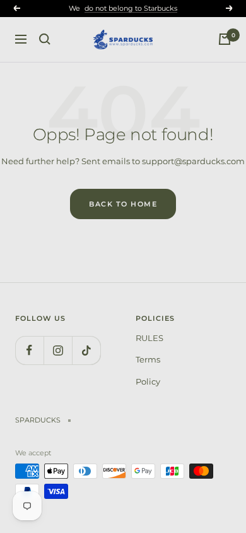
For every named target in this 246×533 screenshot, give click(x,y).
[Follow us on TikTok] (86, 350)
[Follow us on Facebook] (29, 350)
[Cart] (224, 39)
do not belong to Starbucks (131, 8)
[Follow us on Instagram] (58, 350)
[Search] (44, 39)
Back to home (123, 204)
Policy (148, 381)
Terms (148, 359)
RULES (149, 338)
